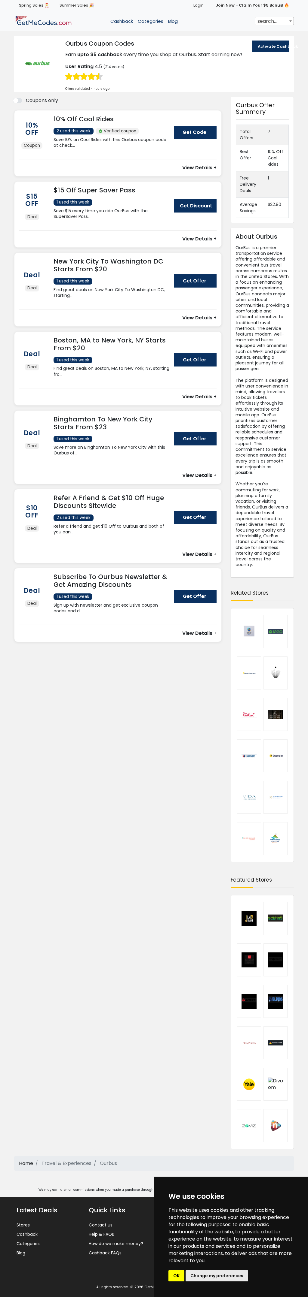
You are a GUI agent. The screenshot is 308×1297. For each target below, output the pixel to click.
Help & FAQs (101, 1234)
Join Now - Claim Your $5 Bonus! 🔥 (252, 5)
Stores (23, 1225)
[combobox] (274, 21)
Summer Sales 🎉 (77, 5)
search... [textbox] (267, 21)
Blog (173, 21)
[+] (111, 151)
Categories (150, 21)
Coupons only (42, 100)
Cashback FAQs (105, 1253)
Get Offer (194, 280)
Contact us (100, 1225)
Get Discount (196, 205)
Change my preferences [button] (216, 1276)
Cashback (121, 21)
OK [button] (176, 1276)
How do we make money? (116, 1244)
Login (198, 5)
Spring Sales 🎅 (34, 5)
